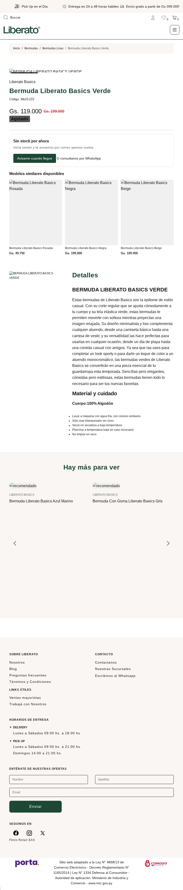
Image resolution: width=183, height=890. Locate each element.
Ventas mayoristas (25, 698)
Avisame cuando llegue (34, 158)
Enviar (35, 807)
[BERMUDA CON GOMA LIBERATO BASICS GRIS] (106, 486)
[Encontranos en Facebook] (16, 833)
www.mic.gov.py (100, 883)
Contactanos (106, 662)
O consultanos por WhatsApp (79, 158)
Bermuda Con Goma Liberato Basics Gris (128, 501)
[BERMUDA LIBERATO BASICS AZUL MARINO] (22, 486)
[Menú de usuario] (153, 17)
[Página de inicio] (22, 29)
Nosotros (17, 662)
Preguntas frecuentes (27, 675)
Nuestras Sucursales (113, 669)
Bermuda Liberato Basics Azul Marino (41, 501)
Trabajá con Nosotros (27, 704)
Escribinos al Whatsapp (115, 676)
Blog (13, 669)
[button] (24, 72)
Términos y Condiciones (30, 682)
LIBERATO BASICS (21, 494)
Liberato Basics (22, 82)
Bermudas (31, 48)
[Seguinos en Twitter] (42, 833)
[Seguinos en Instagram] (29, 833)
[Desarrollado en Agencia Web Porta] (27, 863)
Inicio (16, 48)
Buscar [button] (15, 17)
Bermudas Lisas (52, 48)
